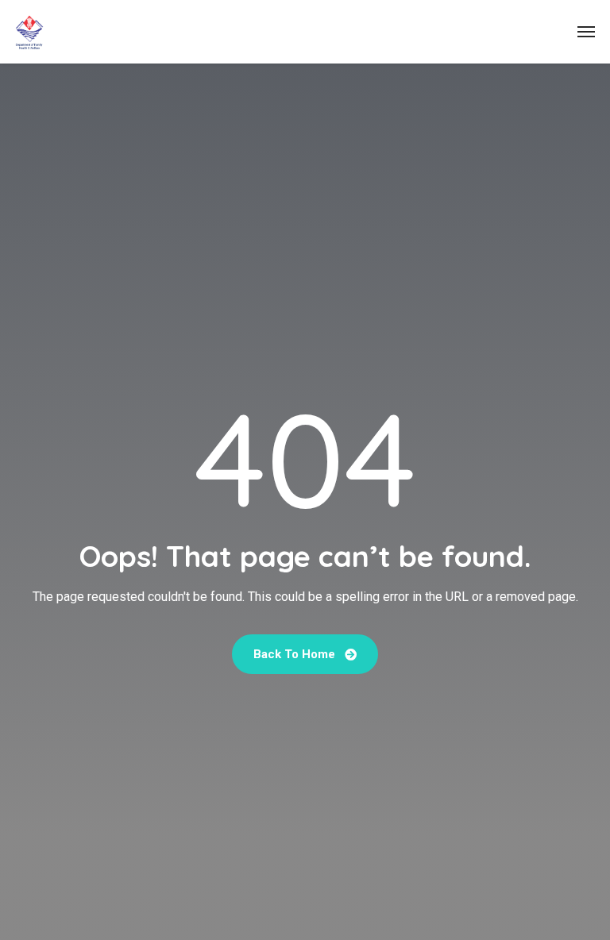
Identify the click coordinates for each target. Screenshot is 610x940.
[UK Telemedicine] (29, 32)
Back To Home (295, 654)
